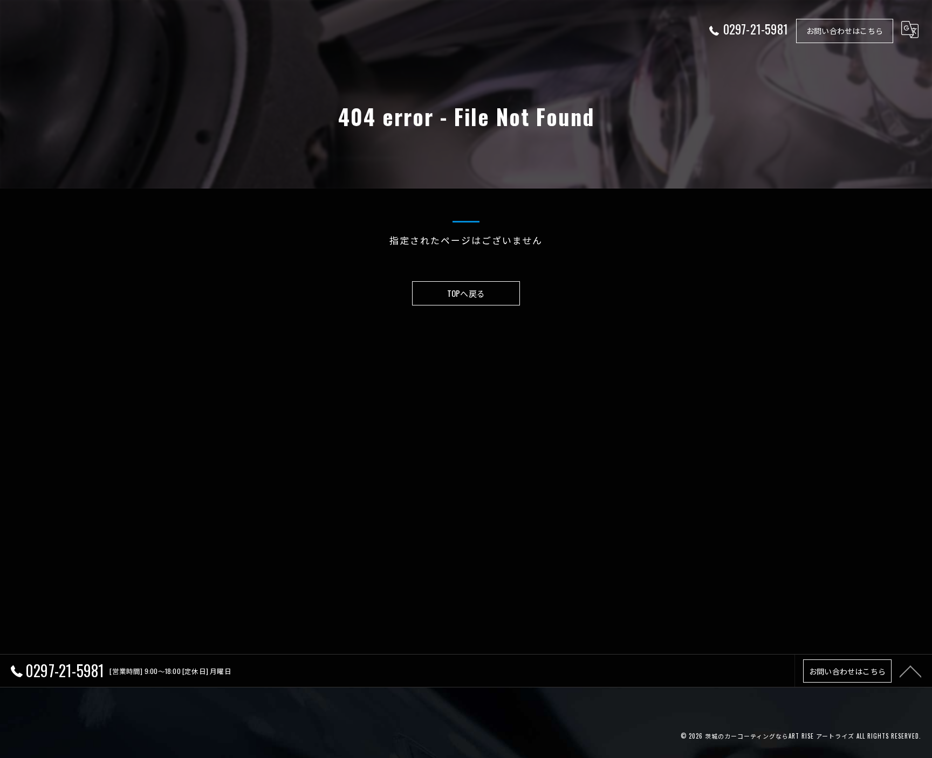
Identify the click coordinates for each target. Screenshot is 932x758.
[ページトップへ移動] (910, 670)
